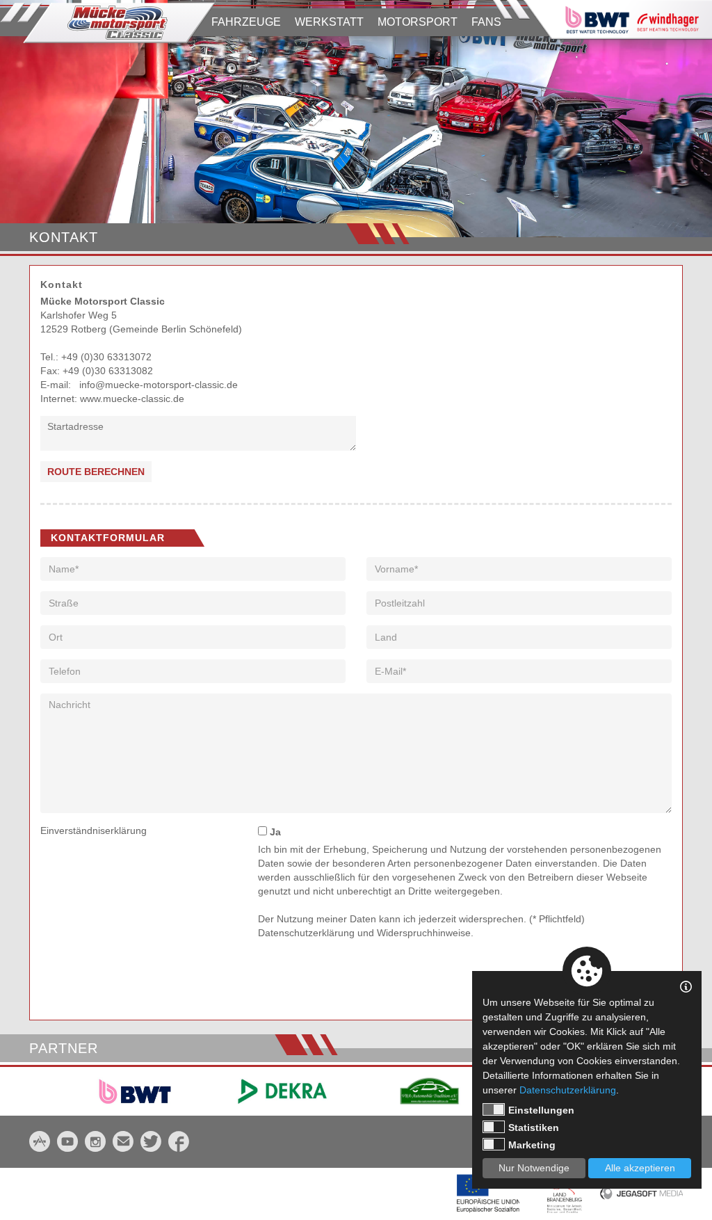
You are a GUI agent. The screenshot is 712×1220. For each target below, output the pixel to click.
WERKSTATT (329, 22)
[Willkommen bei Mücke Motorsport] (108, 23)
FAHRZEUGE (246, 22)
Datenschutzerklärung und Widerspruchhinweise (364, 932)
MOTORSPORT (418, 22)
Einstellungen (541, 1110)
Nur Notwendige (534, 1167)
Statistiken (533, 1127)
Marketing (532, 1144)
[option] (356, 118)
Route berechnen (96, 471)
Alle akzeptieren (640, 1167)
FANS (486, 22)
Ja (274, 831)
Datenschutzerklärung (567, 1089)
